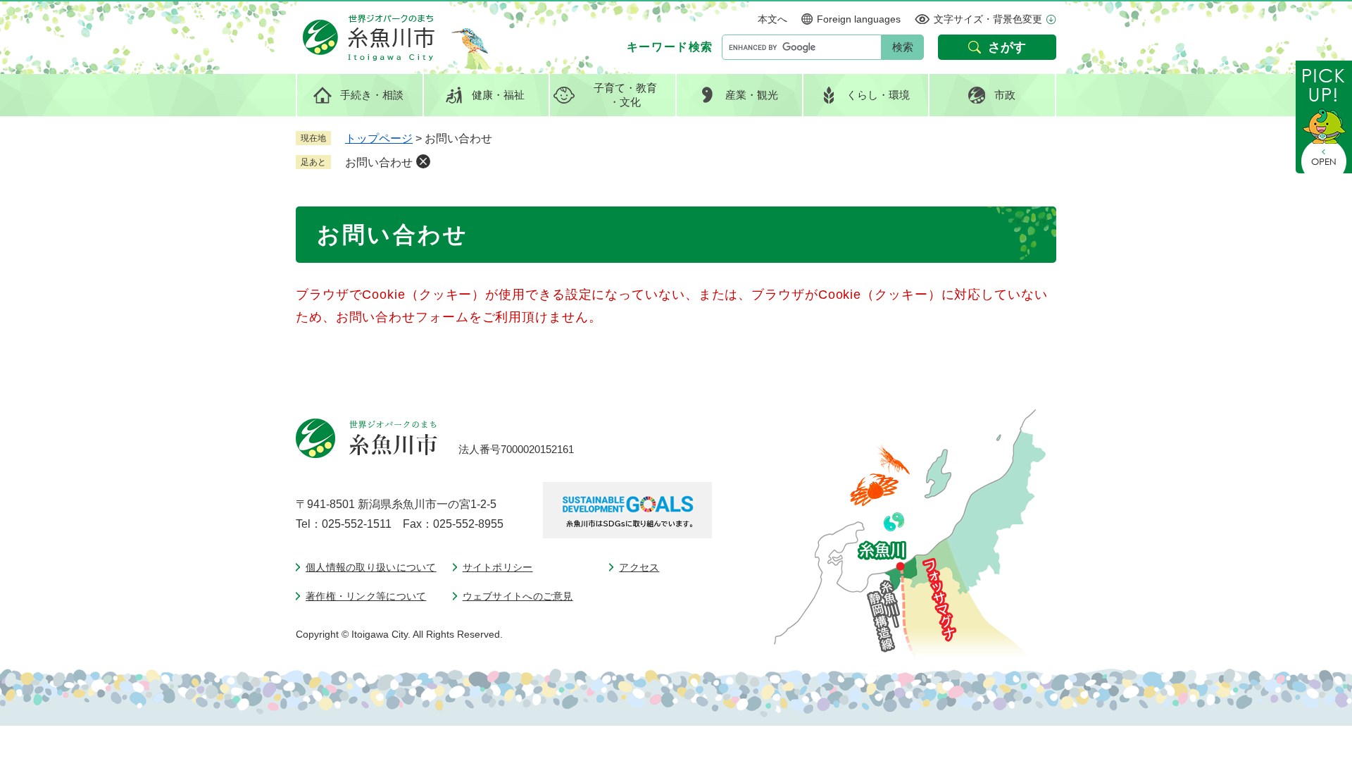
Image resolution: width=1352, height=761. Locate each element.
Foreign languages (859, 19)
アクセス (639, 567)
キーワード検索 (670, 47)
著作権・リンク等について (366, 596)
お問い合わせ (379, 162)
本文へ (772, 19)
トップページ (379, 138)
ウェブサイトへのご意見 (518, 596)
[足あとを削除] (423, 161)
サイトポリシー (498, 567)
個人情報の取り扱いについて (371, 567)
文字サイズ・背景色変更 (988, 19)
